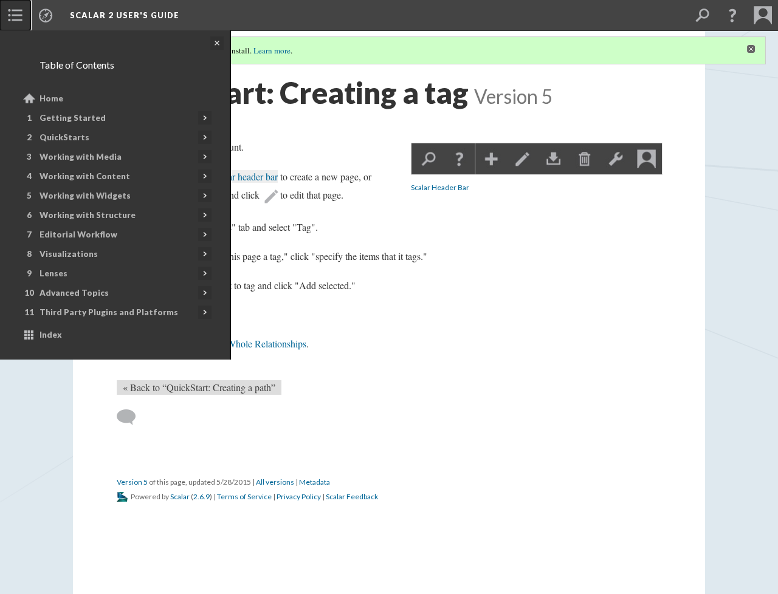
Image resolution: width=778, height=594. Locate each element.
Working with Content (85, 176)
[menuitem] (15, 15)
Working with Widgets (85, 195)
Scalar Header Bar (440, 187)
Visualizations (69, 254)
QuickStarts (64, 137)
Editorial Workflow (78, 234)
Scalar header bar (245, 176)
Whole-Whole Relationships (252, 343)
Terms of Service (244, 496)
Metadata (314, 481)
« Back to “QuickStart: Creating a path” (199, 387)
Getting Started (73, 118)
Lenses (53, 273)
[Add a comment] (131, 417)
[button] (732, 15)
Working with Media (81, 157)
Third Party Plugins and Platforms (109, 312)
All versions (275, 481)
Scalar (180, 496)
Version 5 (132, 481)
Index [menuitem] (51, 335)
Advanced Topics (74, 293)
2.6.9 (201, 496)
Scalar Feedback (352, 496)
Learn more (272, 50)
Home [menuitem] (51, 98)
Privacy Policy (299, 496)
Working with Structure (88, 215)
